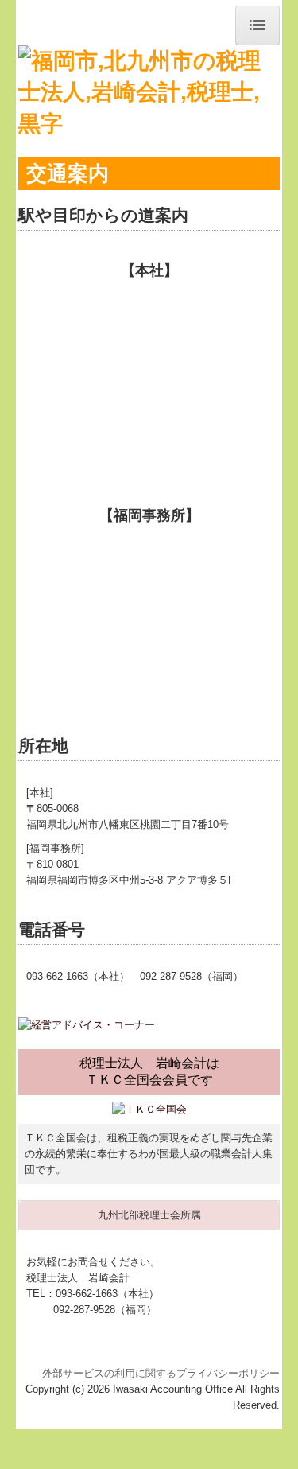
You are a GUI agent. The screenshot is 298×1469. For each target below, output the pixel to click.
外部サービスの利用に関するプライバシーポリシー (161, 1373)
